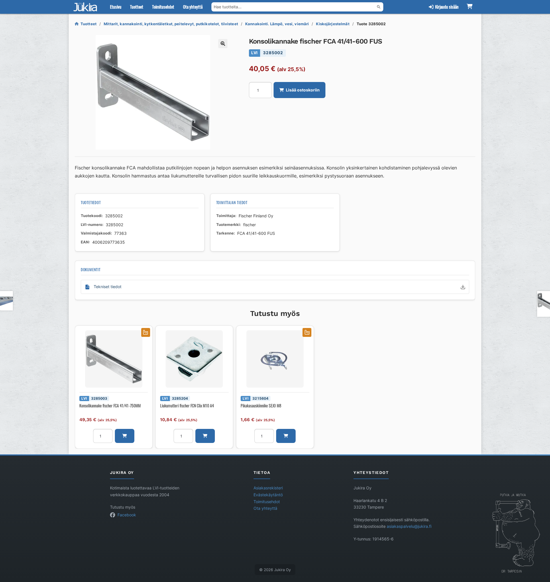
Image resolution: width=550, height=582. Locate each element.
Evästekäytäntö (268, 495)
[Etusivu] (86, 7)
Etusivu (115, 6)
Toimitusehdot (163, 6)
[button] (222, 43)
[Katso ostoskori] (469, 7)
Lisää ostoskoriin (303, 90)
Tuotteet (136, 6)
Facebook (126, 515)
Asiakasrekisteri (268, 488)
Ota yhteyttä (193, 6)
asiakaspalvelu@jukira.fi (409, 526)
